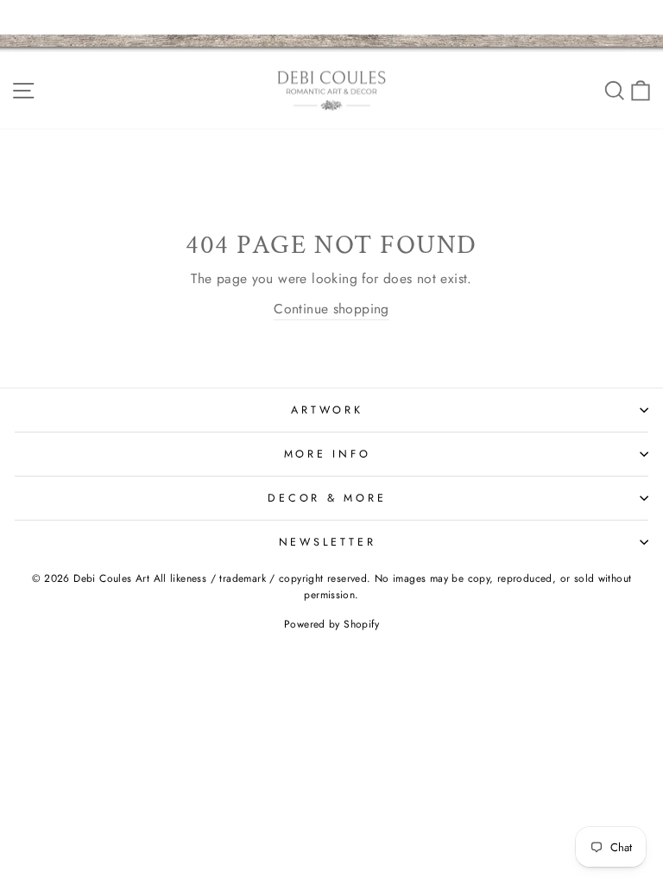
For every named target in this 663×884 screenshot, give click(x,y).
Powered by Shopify (331, 624)
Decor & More (327, 498)
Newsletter (327, 542)
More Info (327, 454)
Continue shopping (331, 309)
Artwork (327, 410)
